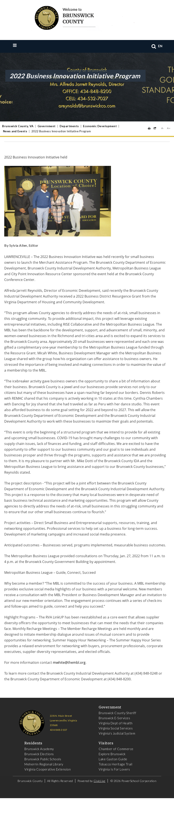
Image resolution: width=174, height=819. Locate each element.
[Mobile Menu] (23, 45)
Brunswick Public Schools (42, 759)
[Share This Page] (155, 128)
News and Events (15, 131)
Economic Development (100, 126)
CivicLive (99, 781)
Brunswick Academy (39, 749)
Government (47, 126)
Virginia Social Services (116, 728)
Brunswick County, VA (17, 126)
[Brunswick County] (84, 17)
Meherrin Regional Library (43, 764)
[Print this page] (149, 128)
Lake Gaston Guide (113, 759)
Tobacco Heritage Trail (115, 764)
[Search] (154, 46)
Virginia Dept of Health (116, 723)
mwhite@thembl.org (69, 662)
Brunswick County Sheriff (117, 713)
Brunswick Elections (39, 754)
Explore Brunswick (112, 754)
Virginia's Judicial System (117, 733)
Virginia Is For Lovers (114, 769)
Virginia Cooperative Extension (47, 769)
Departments (69, 126)
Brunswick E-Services (114, 718)
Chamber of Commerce (116, 749)
